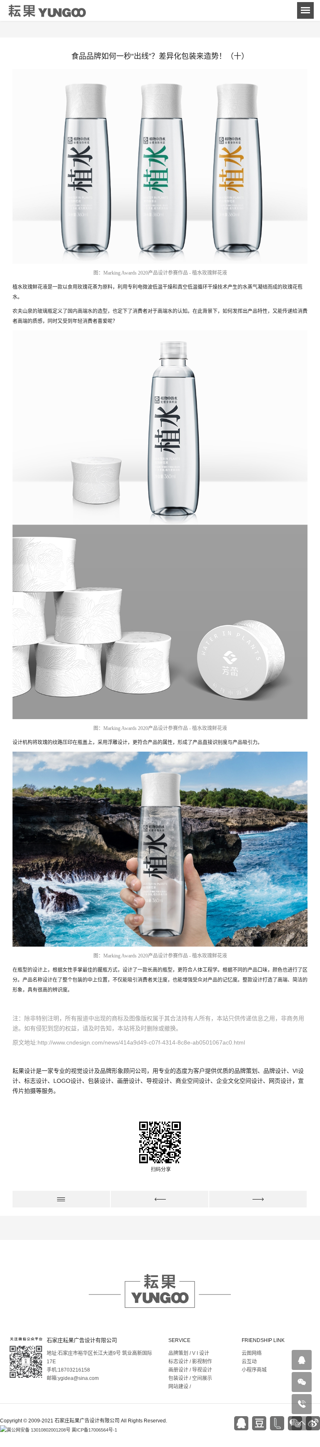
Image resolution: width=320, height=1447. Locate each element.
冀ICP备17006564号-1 (94, 1429)
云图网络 (252, 1353)
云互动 (249, 1362)
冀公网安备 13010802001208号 (38, 1429)
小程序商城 (254, 1370)
